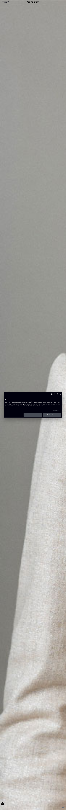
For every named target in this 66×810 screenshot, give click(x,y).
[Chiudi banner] (60, 394)
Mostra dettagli (55, 410)
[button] (2, 804)
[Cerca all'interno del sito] (63, 808)
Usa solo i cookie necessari (33, 414)
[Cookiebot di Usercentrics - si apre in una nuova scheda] (52, 394)
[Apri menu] (64, 2)
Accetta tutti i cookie (51, 414)
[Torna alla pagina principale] (33, 2)
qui (43, 405)
